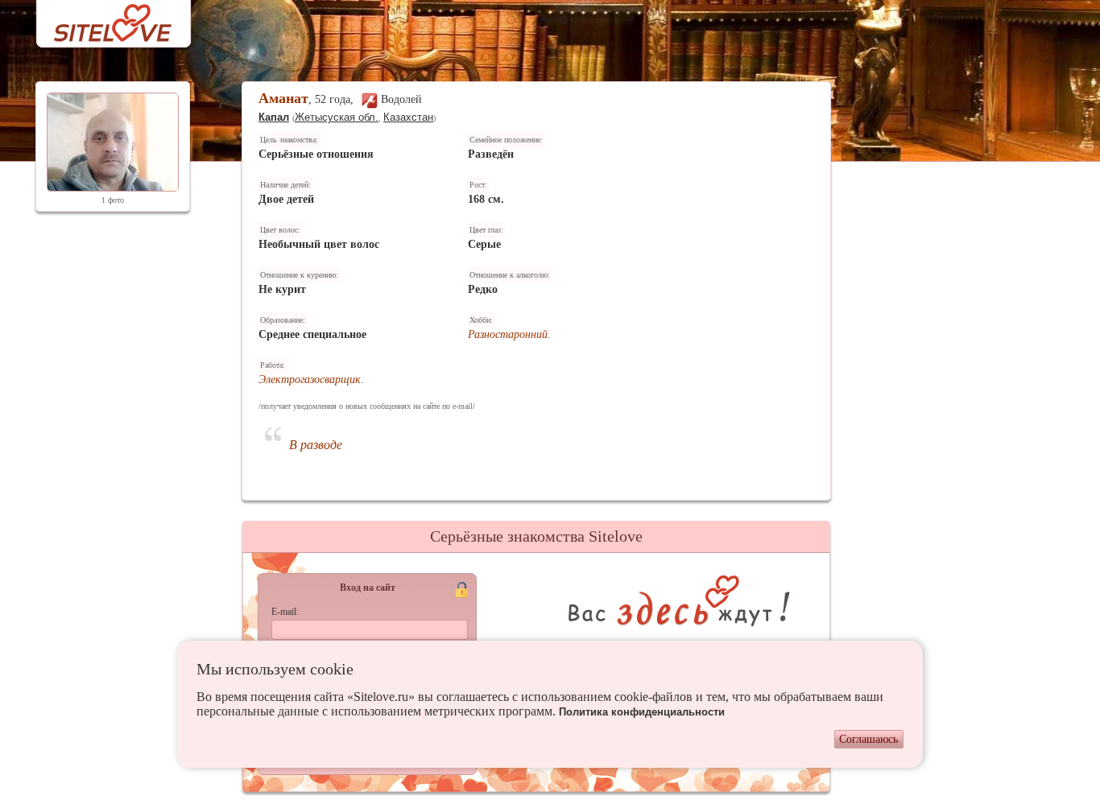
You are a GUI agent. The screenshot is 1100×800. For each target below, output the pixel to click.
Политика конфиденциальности (642, 712)
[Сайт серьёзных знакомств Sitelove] (100, 19)
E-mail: (285, 611)
